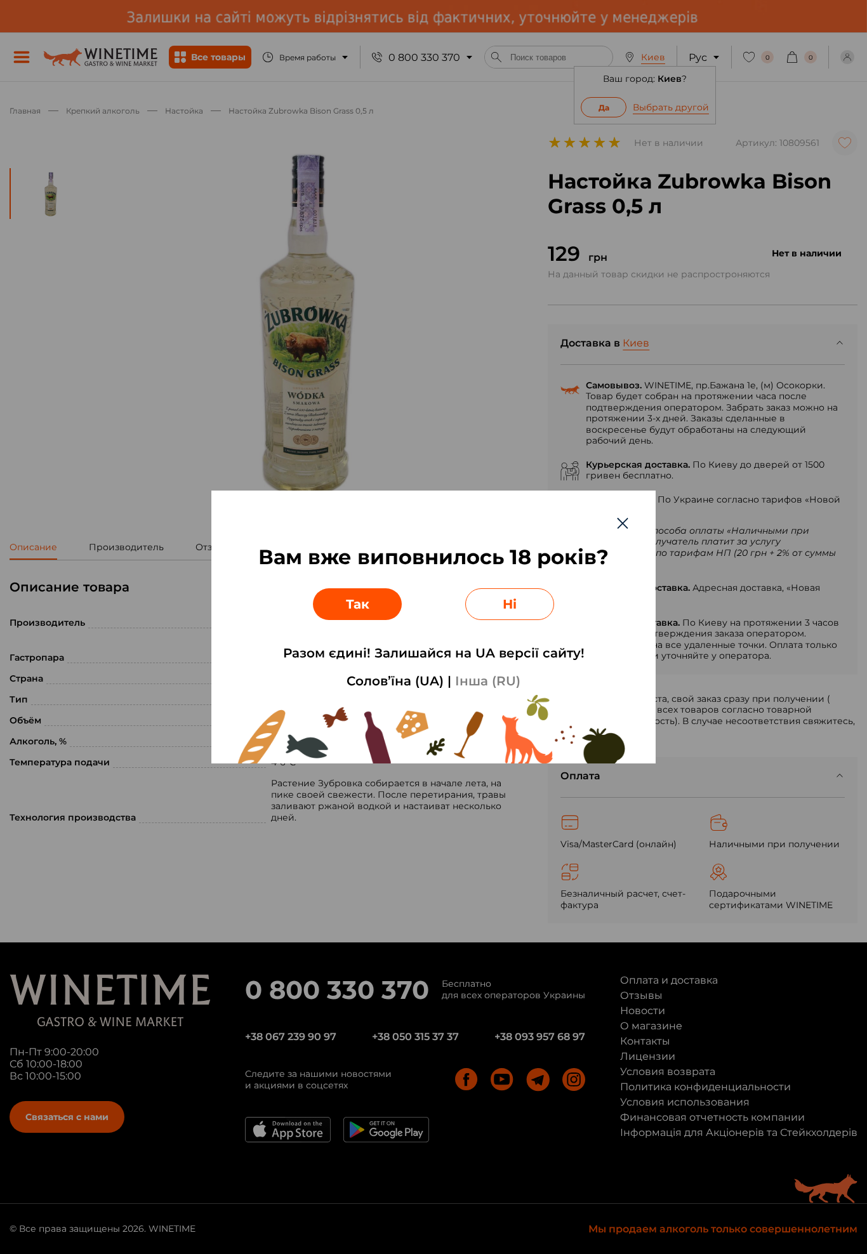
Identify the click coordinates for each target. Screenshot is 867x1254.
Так (357, 604)
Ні (510, 604)
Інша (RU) (487, 681)
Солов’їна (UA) (395, 681)
